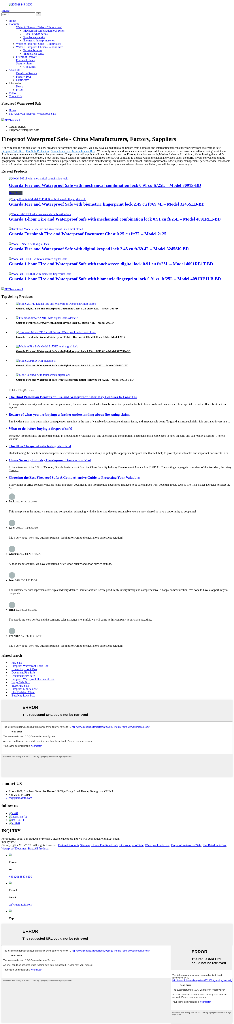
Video (12, 93)
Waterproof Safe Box (157, 845)
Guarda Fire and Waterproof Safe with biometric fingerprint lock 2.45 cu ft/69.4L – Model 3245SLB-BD (107, 204)
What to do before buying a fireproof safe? (41, 428)
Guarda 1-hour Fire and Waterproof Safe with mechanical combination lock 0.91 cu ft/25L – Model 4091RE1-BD (115, 219)
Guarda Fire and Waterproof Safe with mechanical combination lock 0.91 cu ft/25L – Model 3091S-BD (105, 185)
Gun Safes (29, 66)
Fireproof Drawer (26, 56)
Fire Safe (17, 662)
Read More (15, 193)
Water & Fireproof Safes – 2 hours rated (39, 27)
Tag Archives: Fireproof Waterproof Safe (32, 113)
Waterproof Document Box (17, 848)
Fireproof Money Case (25, 688)
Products (14, 24)
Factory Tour (23, 76)
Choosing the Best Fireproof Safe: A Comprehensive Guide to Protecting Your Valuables (74, 477)
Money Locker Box (83, 151)
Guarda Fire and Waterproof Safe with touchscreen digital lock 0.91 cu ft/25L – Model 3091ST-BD (75, 379)
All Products (41, 848)
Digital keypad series (35, 33)
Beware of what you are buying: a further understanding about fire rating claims (69, 414)
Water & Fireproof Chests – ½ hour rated (39, 47)
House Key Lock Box (24, 669)
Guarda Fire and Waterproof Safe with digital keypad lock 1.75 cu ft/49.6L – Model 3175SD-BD (73, 351)
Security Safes (24, 63)
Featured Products (68, 845)
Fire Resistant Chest (23, 692)
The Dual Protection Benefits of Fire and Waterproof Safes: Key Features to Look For (73, 397)
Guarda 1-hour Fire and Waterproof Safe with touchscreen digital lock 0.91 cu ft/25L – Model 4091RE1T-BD (111, 263)
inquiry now (8, 841)
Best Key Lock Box (23, 695)
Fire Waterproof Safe (131, 845)
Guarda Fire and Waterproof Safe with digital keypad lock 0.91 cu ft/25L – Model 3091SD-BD (72, 365)
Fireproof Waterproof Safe (186, 845)
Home (12, 20)
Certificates (22, 79)
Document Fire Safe (23, 672)
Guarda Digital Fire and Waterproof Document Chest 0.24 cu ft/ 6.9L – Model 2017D (67, 308)
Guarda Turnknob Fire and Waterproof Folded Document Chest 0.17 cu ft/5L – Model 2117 (70, 337)
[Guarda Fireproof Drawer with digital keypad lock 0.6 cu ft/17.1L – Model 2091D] (47, 317)
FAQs (19, 89)
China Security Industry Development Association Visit (50, 460)
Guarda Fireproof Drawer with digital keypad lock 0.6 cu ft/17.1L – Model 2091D (65, 322)
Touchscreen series (34, 37)
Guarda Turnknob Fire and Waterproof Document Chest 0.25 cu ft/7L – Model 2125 (87, 233)
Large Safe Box (21, 682)
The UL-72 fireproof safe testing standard (40, 446)
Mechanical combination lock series (44, 30)
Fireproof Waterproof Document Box (33, 679)
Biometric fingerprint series (39, 40)
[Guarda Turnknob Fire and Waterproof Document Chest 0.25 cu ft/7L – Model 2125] (46, 229)
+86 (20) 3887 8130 (20, 876)
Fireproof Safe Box (12, 151)
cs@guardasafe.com (20, 904)
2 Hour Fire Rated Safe (104, 845)
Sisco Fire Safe (20, 685)
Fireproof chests (25, 60)
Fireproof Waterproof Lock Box (30, 665)
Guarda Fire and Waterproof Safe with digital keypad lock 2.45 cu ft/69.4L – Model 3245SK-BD (99, 248)
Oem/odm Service (26, 73)
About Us (14, 70)
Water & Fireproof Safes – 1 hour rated (38, 43)
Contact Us (15, 96)
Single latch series (33, 53)
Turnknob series (32, 50)
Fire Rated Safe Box (214, 845)
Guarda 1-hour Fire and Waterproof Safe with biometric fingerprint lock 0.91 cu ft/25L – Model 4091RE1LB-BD (115, 278)
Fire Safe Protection (37, 151)
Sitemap (85, 845)
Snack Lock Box (61, 151)
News (19, 86)
